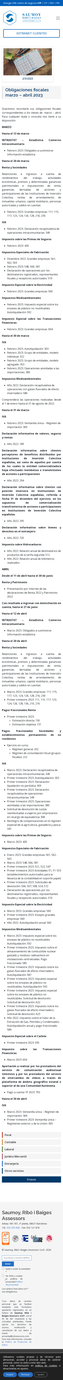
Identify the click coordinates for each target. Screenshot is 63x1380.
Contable (10, 1142)
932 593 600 (13, 1227)
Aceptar (10, 1374)
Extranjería (12, 1163)
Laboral (9, 1149)
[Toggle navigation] (58, 18)
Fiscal (8, 1135)
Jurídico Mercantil (15, 1156)
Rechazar (25, 1374)
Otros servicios (14, 1171)
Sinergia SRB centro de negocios (20, 3)
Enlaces (31, 1179)
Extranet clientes (31, 33)
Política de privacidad (14, 1283)
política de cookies (46, 1365)
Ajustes (40, 1374)
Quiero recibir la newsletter (18, 1270)
